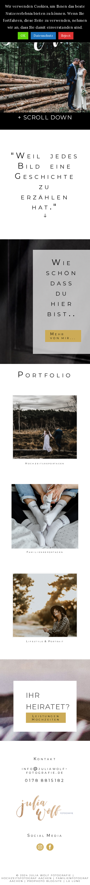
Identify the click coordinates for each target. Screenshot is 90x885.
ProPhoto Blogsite (44, 881)
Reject (66, 36)
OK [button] (23, 36)
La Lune (73, 881)
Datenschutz (43, 36)
